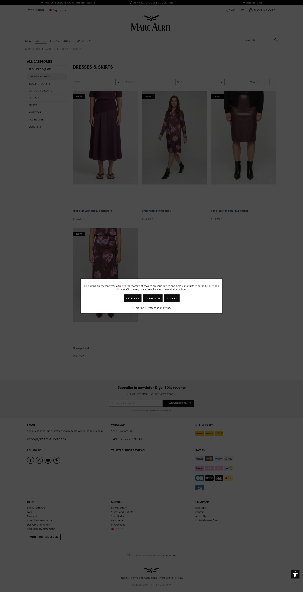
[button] (295, 574)
